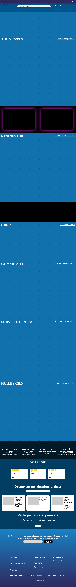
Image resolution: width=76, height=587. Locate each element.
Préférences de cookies (39, 567)
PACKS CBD (34, 10)
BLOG (71, 10)
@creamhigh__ (28, 520)
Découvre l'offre (48, 542)
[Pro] (55, 5)
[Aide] (60, 5)
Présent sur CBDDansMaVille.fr (38, 580)
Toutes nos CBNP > (67, 225)
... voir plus (17, 506)
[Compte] (65, 5)
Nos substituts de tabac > (65, 321)
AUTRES (66, 10)
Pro (55, 6)
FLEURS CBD (21, 10)
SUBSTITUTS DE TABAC (51, 10)
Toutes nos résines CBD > (65, 136)
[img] (19, 470)
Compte (65, 6)
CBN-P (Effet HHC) (13, 10)
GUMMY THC (42, 10)
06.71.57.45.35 (8, 1)
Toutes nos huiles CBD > (65, 383)
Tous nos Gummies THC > (65, 263)
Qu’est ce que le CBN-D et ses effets (43, 499)
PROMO (5, 10)
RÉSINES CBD (28, 10)
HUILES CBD (60, 10)
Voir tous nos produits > (66, 39)
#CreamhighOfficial (47, 520)
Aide (60, 6)
